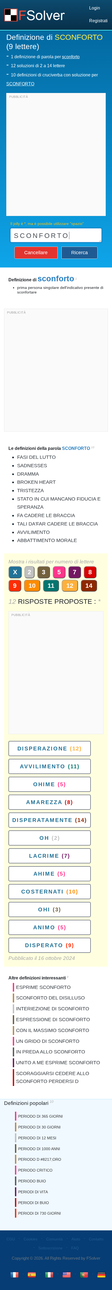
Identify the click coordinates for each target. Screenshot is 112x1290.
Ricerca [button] (79, 252)
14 (88, 585)
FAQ (75, 1248)
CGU (11, 1239)
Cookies (31, 1239)
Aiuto (75, 1239)
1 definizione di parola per (45, 56)
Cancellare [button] (36, 252)
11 (51, 585)
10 (32, 585)
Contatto (96, 1239)
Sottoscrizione (50, 1248)
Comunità (54, 1239)
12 (69, 585)
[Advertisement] (56, 156)
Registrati (98, 20)
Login (94, 8)
